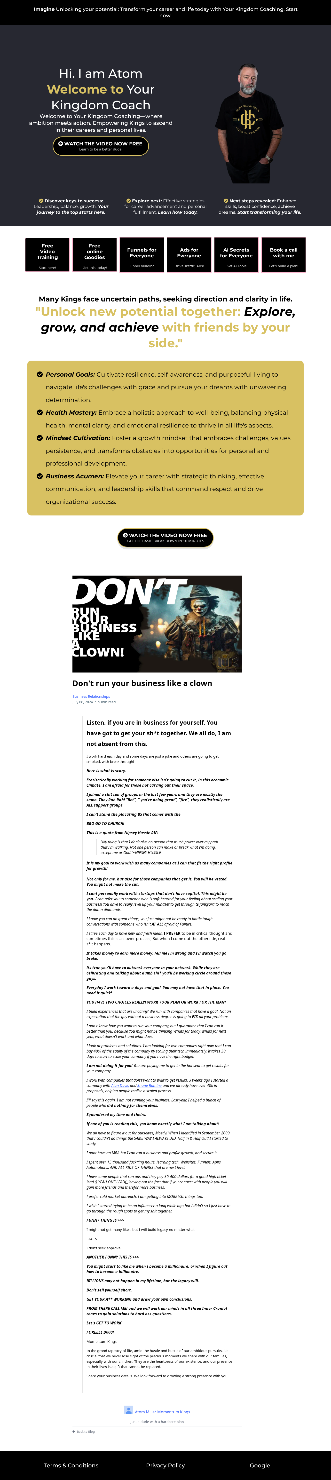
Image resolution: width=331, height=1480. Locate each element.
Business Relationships (91, 696)
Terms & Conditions (71, 1465)
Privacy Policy (165, 1465)
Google (260, 1465)
